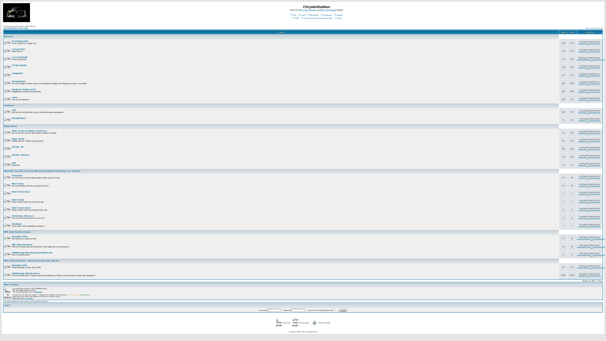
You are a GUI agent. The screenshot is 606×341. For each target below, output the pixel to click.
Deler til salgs (18, 200)
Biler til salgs (18, 184)
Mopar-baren (10, 126)
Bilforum (8, 37)
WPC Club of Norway (308, 10)
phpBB (298, 332)
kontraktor (582, 276)
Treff (14, 110)
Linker (15, 97)
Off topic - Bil (17, 147)
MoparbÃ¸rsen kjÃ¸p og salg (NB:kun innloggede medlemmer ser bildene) (42, 171)
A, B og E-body (18, 49)
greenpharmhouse (583, 59)
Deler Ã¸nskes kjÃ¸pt (21, 208)
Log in (339, 18)
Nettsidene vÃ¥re (20, 237)
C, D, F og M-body (19, 57)
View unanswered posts (594, 28)
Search (303, 15)
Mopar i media (18, 139)
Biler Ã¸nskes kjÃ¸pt (21, 192)
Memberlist (314, 15)
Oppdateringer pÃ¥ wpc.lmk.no (25, 273)
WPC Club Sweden (328, 10)
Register (339, 15)
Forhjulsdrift (17, 73)
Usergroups (327, 15)
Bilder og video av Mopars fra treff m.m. (29, 131)
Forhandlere (17, 176)
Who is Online (11, 285)
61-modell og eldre (20, 41)
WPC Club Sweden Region (17, 232)
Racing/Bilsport (19, 118)
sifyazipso (582, 43)
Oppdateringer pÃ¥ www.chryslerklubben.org (32, 253)
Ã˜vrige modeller (19, 65)
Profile (296, 18)
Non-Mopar (17, 224)
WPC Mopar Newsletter (22, 245)
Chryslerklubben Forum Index (15, 28)
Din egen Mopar (19, 81)
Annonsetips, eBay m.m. (23, 216)
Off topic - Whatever (21, 155)
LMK (14, 163)
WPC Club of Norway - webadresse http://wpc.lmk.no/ (31, 261)
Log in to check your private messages (318, 18)
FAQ (294, 15)
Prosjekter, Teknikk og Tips (24, 89)
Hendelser (9, 106)
